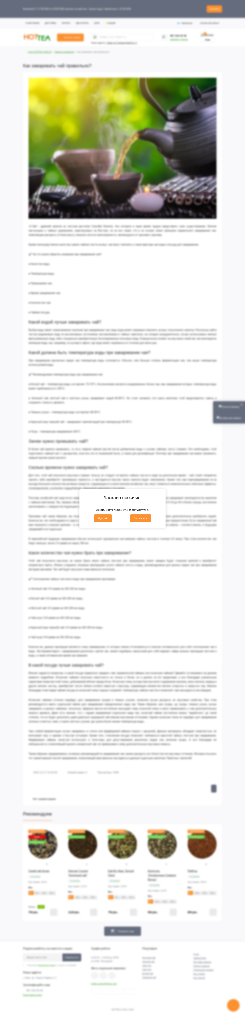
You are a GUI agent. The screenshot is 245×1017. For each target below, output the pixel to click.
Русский (103, 518)
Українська (140, 518)
